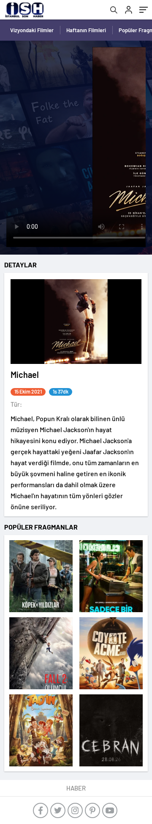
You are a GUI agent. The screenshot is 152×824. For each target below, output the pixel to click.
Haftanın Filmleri (86, 30)
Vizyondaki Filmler (32, 30)
